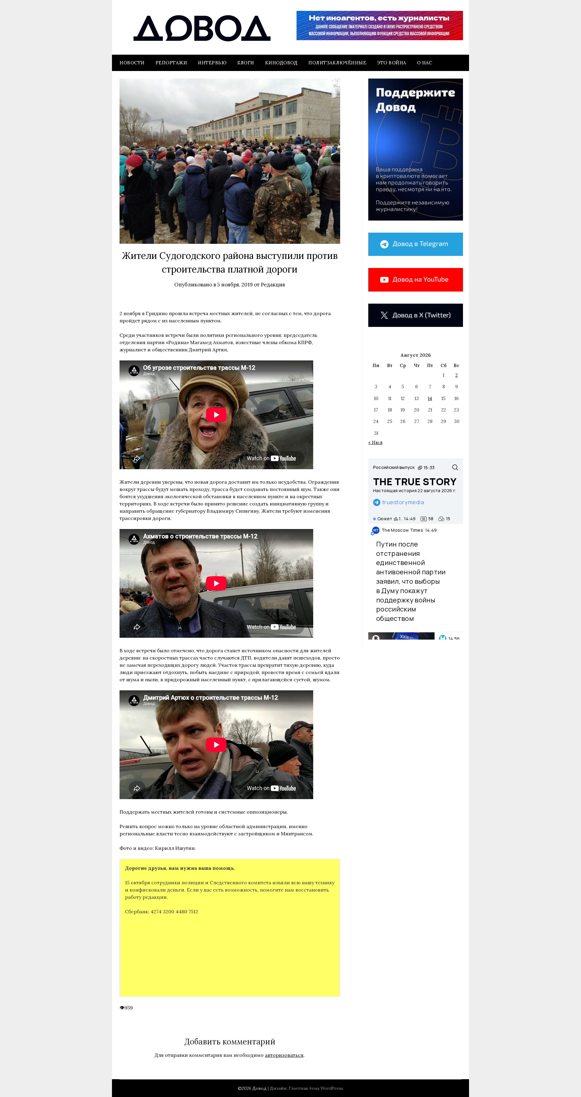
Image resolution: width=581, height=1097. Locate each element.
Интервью (212, 63)
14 (430, 398)
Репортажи (171, 63)
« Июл (375, 442)
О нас (424, 63)
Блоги (245, 63)
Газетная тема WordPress (316, 1088)
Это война (391, 63)
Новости (132, 63)
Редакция (273, 284)
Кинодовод (281, 63)
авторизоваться (284, 1055)
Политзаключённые (337, 63)
